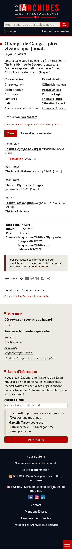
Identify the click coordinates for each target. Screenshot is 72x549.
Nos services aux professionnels (36, 463)
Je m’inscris (36, 439)
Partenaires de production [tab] (36, 133)
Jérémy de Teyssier (54, 108)
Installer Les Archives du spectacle (36, 525)
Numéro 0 (10, 337)
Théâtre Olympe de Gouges (23, 64)
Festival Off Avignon (19, 203)
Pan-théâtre (28, 117)
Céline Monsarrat (54, 84)
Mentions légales (36, 511)
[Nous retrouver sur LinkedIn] (43, 498)
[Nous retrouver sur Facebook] (30, 498)
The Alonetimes (13, 342)
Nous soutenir (36, 456)
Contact (36, 505)
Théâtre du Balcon (25, 72)
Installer (10, 31)
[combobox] (32, 24)
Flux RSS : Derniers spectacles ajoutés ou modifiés (38, 489)
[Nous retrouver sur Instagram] (37, 498)
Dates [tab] (10, 133)
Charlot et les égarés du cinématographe (29, 358)
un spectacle (20, 427)
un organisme (44, 427)
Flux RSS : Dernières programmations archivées (38, 478)
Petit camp (10, 348)
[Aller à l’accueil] (37, 17)
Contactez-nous (38, 266)
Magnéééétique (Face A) (18, 353)
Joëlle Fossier (17, 54)
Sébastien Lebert (53, 103)
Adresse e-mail (14, 399)
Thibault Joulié (52, 99)
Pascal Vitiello (51, 79)
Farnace (9, 325)
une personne (21, 431)
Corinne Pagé (51, 94)
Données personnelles (36, 518)
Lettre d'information (36, 470)
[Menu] (67, 544)
